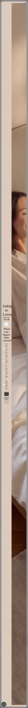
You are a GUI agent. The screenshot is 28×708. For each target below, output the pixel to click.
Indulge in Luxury (6, 394)
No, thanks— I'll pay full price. (6, 397)
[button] (3, 704)
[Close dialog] (24, 3)
